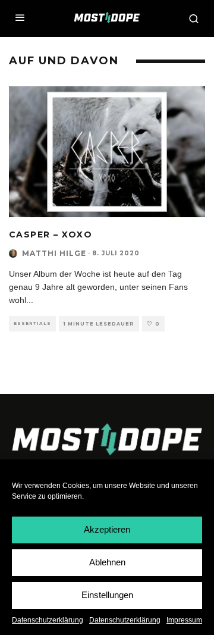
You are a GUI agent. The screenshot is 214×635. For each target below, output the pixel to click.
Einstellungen (107, 595)
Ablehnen (107, 562)
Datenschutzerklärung (47, 620)
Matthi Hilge (54, 253)
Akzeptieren (107, 529)
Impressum (184, 620)
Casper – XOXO (50, 234)
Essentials (32, 323)
